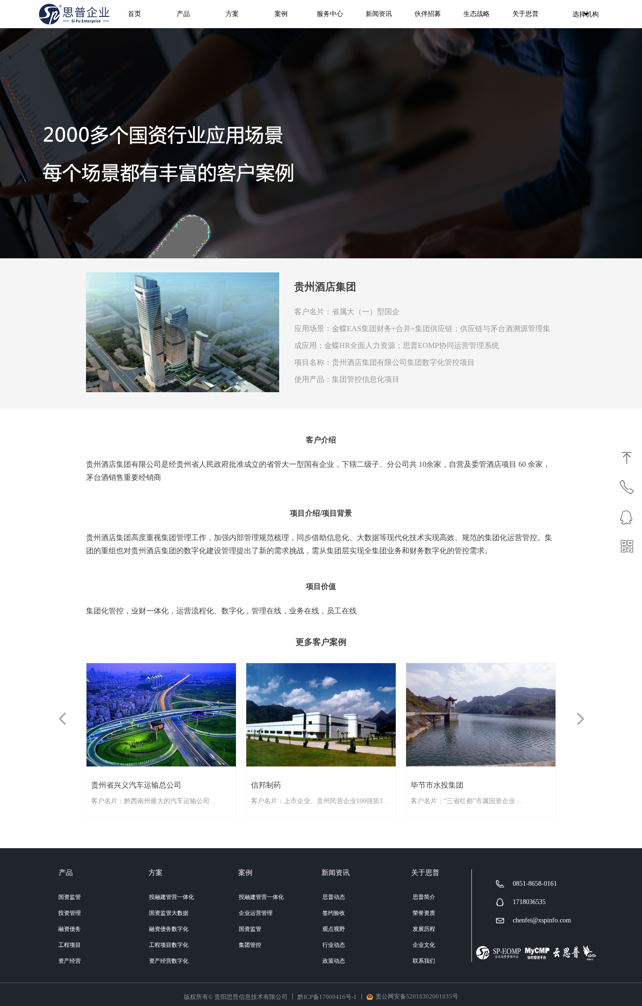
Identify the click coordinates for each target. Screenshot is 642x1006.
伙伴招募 (428, 13)
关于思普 (525, 13)
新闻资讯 (379, 13)
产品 (183, 13)
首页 (134, 13)
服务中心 (330, 13)
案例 (281, 13)
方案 (232, 13)
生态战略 (476, 13)
